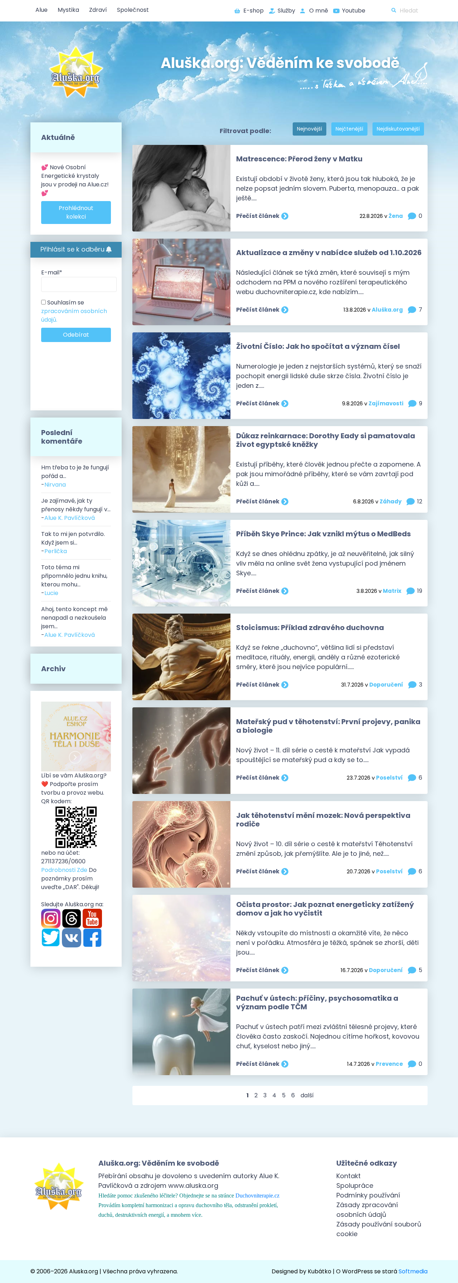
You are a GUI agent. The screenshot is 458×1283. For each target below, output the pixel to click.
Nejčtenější (349, 128)
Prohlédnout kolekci (76, 212)
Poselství (389, 777)
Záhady (390, 501)
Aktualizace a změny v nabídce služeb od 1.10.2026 (329, 252)
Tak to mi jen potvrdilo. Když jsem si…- (73, 542)
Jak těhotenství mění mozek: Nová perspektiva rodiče (323, 819)
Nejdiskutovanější (398, 128)
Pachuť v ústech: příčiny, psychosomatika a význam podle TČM (317, 1002)
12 (419, 501)
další (307, 1095)
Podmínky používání (368, 1195)
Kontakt (348, 1175)
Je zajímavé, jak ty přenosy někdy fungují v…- (76, 509)
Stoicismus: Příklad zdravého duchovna (310, 627)
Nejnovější (309, 128)
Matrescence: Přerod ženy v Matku (299, 159)
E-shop (253, 10)
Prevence (389, 1064)
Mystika (68, 10)
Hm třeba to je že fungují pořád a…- (75, 476)
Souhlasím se (74, 311)
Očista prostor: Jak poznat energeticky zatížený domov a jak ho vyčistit (325, 908)
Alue (41, 10)
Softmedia (413, 1271)
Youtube (353, 10)
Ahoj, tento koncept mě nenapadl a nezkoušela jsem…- (74, 622)
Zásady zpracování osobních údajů (367, 1209)
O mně (318, 10)
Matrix (392, 591)
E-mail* (51, 272)
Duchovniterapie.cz (257, 1195)
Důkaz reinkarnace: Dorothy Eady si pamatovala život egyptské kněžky (325, 440)
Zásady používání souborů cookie (379, 1229)
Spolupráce (354, 1185)
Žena (396, 216)
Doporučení (386, 684)
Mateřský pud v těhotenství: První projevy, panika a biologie (328, 726)
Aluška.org (387, 309)
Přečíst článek (257, 216)
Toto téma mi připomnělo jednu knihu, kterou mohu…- (74, 580)
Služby (286, 10)
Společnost (133, 10)
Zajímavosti (386, 403)
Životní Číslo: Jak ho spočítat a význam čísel (318, 346)
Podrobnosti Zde (64, 870)
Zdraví (98, 10)
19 (419, 591)
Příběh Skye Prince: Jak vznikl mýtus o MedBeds (323, 534)
